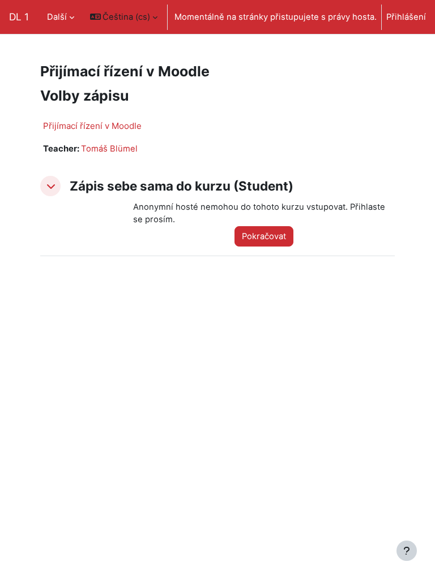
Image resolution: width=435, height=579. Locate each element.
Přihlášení (406, 17)
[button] (124, 17)
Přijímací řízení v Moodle (92, 125)
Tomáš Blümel (109, 149)
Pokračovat (264, 236)
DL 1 (19, 17)
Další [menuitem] (57, 17)
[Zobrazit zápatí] (406, 551)
